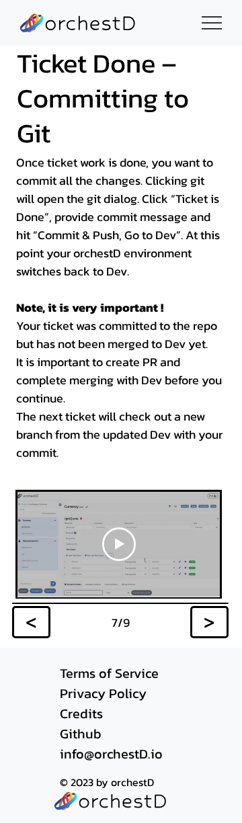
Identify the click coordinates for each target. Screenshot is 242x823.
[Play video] (119, 544)
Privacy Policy (103, 693)
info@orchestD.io (111, 754)
